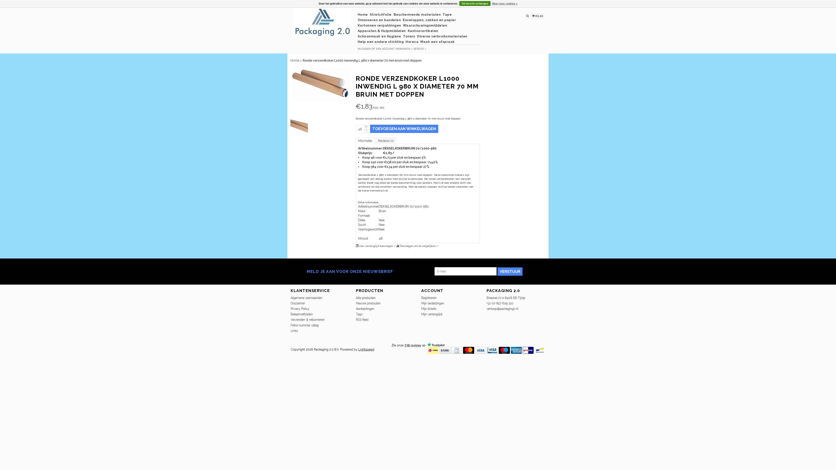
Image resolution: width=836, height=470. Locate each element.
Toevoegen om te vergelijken (418, 246)
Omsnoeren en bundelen (379, 20)
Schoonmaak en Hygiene (379, 36)
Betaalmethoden (302, 314)
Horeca (412, 42)
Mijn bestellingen (432, 303)
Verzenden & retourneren (308, 319)
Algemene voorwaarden (306, 298)
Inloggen (364, 48)
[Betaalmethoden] (433, 350)
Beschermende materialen (417, 15)
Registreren (429, 298)
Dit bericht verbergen (475, 3)
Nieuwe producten (368, 303)
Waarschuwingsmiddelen (425, 25)
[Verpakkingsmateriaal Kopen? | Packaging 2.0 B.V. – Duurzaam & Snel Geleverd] (322, 24)
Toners (409, 36)
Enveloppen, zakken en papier (429, 20)
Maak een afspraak (437, 42)
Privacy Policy (300, 309)
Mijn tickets (428, 309)
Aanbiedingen (365, 309)
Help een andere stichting (381, 42)
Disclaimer (298, 303)
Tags (359, 314)
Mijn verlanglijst (431, 314)
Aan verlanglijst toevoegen (376, 246)
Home (363, 15)
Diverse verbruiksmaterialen (442, 36)
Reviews (386, 141)
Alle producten (366, 298)
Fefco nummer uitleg (305, 325)
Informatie (365, 141)
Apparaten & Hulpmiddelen (382, 31)
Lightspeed (366, 349)
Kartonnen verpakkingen (379, 25)
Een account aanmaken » (394, 48)
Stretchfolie (381, 15)
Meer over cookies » (504, 3)
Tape (447, 15)
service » (419, 48)
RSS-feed (362, 319)
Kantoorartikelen (423, 31)
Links (294, 330)
